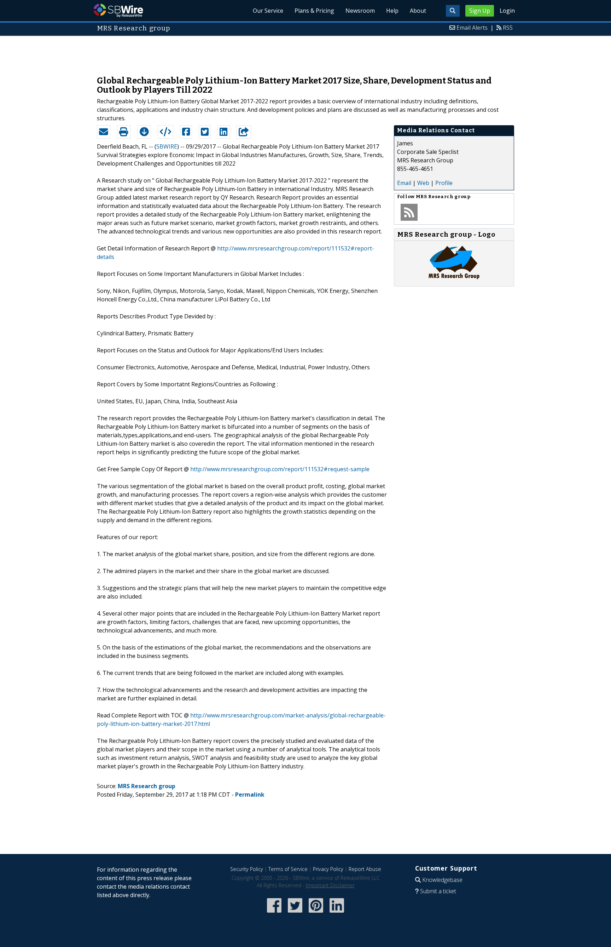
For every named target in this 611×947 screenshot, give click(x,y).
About (418, 11)
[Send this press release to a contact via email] (103, 132)
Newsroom (360, 11)
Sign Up (479, 11)
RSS (508, 27)
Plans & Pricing (314, 11)
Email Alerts (472, 27)
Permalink (249, 794)
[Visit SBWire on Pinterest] (316, 913)
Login (507, 11)
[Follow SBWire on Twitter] (295, 913)
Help (392, 11)
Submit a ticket (438, 891)
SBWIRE (166, 146)
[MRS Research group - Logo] (454, 279)
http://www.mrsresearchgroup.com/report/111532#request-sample (279, 469)
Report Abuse (365, 869)
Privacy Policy (328, 869)
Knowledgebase (442, 880)
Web (423, 183)
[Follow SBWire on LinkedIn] (337, 913)
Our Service (268, 11)
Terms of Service (288, 869)
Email (404, 183)
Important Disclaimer (330, 885)
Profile (444, 183)
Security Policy (246, 869)
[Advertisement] (305, 52)
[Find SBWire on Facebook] (274, 913)
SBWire (118, 10)
